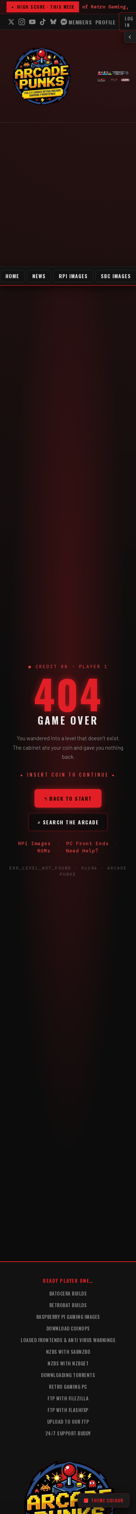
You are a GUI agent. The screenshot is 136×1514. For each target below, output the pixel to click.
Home (12, 276)
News (39, 276)
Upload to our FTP (68, 1421)
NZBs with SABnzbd (68, 1351)
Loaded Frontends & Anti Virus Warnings (68, 1340)
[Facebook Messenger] (64, 22)
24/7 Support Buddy (68, 1433)
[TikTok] (43, 22)
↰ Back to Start (68, 798)
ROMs (43, 850)
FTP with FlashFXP (68, 1410)
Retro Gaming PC (68, 1386)
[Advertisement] (68, 194)
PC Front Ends (87, 843)
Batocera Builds (68, 1293)
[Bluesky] (53, 22)
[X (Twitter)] (11, 22)
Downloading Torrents (68, 1375)
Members (80, 22)
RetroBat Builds (68, 1305)
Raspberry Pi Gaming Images (68, 1316)
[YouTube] (32, 22)
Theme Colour (107, 1500)
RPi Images (73, 276)
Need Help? (82, 850)
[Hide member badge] (130, 36)
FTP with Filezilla (68, 1398)
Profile (105, 22)
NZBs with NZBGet (68, 1363)
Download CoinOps (68, 1328)
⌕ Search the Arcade (68, 822)
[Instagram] (21, 22)
